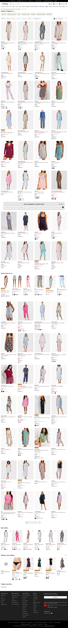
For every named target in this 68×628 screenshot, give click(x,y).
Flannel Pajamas (49, 14)
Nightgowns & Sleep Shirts (11, 14)
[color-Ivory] (1, 48)
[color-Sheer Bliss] (35, 294)
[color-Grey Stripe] (41, 329)
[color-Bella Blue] (61, 294)
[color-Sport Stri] (48, 549)
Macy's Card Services (15, 602)
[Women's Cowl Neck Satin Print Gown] (42, 469)
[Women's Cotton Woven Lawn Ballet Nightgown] (59, 250)
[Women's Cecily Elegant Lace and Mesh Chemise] (42, 150)
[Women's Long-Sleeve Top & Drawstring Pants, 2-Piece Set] (25, 90)
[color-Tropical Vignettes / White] (27, 549)
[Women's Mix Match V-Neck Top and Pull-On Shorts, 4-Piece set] (9, 311)
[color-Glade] (38, 425)
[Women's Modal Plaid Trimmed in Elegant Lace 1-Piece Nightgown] (42, 90)
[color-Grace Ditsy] (20, 362)
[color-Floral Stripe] (23, 330)
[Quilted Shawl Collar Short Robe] (25, 221)
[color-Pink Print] (18, 422)
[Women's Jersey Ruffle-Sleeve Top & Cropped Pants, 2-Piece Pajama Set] (59, 119)
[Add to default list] (21, 276)
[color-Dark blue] (38, 197)
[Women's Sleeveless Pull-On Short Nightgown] (25, 61)
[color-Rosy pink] (52, 238)
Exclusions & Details (50, 607)
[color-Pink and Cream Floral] (18, 49)
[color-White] (3, 78)
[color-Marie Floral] (18, 330)
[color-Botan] (52, 268)
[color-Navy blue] (53, 238)
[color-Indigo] (48, 578)
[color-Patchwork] (49, 549)
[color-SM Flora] (1, 296)
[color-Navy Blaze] (35, 518)
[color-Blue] (3, 267)
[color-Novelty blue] (37, 239)
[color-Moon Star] (13, 294)
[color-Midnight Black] (13, 579)
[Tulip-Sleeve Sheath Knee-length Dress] (51, 564)
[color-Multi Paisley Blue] (35, 49)
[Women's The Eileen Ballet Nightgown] (9, 119)
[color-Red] (3, 108)
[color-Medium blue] (52, 168)
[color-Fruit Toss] (46, 549)
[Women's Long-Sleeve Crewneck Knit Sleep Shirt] (25, 404)
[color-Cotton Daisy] (17, 579)
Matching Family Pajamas (41, 14)
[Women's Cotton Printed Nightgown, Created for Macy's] (40, 536)
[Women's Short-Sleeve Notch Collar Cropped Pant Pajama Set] (25, 150)
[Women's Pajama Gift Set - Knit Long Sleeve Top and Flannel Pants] (59, 342)
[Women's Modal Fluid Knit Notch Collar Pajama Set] (42, 404)
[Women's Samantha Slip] (59, 150)
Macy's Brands (24, 602)
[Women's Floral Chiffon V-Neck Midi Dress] (62, 564)
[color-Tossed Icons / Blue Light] (29, 549)
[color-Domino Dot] (16, 294)
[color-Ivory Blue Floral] (37, 49)
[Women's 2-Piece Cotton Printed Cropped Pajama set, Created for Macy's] (6, 536)
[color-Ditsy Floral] (21, 199)
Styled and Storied (36, 612)
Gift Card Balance (14, 600)
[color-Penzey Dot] (17, 294)
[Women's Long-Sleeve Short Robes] (9, 180)
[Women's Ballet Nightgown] (9, 250)
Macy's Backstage (25, 600)
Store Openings (24, 611)
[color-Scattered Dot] (35, 425)
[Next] (15, 61)
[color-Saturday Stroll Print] (16, 579)
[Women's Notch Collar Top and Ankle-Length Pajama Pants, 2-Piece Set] (42, 30)
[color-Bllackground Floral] (20, 108)
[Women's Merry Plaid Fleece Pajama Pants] (9, 221)
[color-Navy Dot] (40, 329)
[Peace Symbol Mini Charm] (6, 564)
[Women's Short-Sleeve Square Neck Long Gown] (59, 437)
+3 (26, 330)
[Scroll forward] (63, 207)
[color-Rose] (1, 108)
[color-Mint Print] (8, 296)
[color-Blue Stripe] (55, 138)
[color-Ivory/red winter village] (52, 361)
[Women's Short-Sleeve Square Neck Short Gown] (59, 500)
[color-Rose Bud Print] (53, 423)
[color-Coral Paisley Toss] (16, 549)
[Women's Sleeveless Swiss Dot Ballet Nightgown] (25, 469)
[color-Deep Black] (3, 391)
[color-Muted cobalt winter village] (55, 361)
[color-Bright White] (40, 294)
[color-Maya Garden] (55, 198)
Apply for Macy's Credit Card (16, 595)
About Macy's (35, 595)
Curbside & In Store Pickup (26, 595)
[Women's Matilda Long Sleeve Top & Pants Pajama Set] (28, 282)
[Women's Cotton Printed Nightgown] (59, 374)
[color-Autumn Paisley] (20, 330)
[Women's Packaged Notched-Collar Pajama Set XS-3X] (59, 61)
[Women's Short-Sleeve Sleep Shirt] (28, 536)
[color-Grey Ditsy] (3, 296)
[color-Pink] (1, 78)
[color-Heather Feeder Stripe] (23, 199)
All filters (61, 204)
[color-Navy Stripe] (38, 329)
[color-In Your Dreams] (6, 391)
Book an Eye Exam (25, 613)
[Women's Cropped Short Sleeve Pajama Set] (25, 374)
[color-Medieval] (3, 519)
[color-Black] (3, 48)
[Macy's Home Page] (4, 4)
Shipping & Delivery (4, 604)
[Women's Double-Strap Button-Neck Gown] (51, 282)
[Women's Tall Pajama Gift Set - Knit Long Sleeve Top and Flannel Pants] (42, 119)
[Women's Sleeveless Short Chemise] (25, 250)
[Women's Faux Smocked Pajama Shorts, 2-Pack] (17, 282)
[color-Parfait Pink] (41, 518)
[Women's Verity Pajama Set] (9, 437)
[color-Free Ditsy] (37, 458)
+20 (21, 579)
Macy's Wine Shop (25, 604)
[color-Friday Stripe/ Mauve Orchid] (24, 549)
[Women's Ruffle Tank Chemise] (9, 469)
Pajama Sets (4, 14)
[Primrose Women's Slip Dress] (42, 180)
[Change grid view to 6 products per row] (56, 18)
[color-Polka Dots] (20, 199)
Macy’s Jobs (35, 605)
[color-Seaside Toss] (1, 488)
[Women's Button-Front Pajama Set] (25, 119)
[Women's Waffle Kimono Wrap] (42, 500)
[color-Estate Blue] (5, 78)
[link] (9, 45)
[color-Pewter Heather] (37, 425)
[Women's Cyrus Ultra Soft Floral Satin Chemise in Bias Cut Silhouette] (9, 342)
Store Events (24, 609)
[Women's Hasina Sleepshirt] (9, 150)
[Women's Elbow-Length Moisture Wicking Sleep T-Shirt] (6, 282)
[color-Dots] (59, 294)
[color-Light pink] (35, 197)
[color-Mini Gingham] (21, 330)
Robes (19, 14)
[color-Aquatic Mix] (41, 458)
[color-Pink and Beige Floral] (18, 108)
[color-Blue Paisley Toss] (14, 549)
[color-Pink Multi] (20, 422)
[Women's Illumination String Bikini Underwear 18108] (17, 564)
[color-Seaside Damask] (3, 488)
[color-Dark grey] (25, 294)
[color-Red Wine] (1, 391)
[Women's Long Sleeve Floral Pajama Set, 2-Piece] (9, 90)
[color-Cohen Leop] (14, 294)
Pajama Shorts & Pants (25, 14)
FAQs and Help (3, 595)
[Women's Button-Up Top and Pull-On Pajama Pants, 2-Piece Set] (51, 536)
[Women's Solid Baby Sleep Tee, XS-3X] (9, 374)
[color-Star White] (14, 579)
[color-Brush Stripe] (38, 458)
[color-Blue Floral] (53, 138)
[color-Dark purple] (53, 168)
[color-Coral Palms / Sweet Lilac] (30, 549)
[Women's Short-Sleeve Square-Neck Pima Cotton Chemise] (25, 342)
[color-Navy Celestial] (6, 296)
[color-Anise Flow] (37, 518)
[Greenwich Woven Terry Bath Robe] (9, 61)
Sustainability (35, 610)
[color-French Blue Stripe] (35, 329)
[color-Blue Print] (52, 138)
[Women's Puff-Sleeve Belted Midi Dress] (28, 564)
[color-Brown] (20, 455)
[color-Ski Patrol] (53, 198)
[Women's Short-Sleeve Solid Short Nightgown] (25, 500)
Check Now (55, 607)
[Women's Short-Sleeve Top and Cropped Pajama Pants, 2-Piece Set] (42, 250)
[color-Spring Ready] (41, 294)
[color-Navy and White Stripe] (20, 49)
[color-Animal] (57, 294)
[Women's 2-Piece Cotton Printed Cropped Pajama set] (25, 180)
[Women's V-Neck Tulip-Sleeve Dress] (40, 564)
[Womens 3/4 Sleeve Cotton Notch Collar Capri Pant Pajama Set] (42, 311)
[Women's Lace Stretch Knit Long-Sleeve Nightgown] (59, 90)
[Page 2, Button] (41, 522)
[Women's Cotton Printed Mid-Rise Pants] (40, 282)
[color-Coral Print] (5, 296)
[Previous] (2, 61)
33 (39, 522)
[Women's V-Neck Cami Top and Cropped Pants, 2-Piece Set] (59, 311)
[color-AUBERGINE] (24, 578)
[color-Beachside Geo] (19, 549)
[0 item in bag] (66, 4)
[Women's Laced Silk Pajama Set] (59, 221)
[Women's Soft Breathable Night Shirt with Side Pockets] (25, 437)
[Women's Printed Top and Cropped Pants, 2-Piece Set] (9, 404)
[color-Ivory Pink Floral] (21, 108)
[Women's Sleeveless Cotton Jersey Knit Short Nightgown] (59, 404)
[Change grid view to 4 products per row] (54, 18)
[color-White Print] (20, 267)
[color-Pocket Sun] (40, 458)
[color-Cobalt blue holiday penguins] (53, 361)
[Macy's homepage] (1, 9)
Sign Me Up (55, 597)
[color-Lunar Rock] (37, 294)
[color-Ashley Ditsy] (25, 330)
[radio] (2, 48)
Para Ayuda (2, 600)
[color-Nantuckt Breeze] (5, 391)
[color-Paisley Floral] (18, 199)
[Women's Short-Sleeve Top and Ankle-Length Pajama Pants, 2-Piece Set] (25, 30)
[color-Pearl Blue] (38, 518)
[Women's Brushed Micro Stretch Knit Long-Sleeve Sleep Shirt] (59, 30)
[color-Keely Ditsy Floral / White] (25, 549)
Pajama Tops (33, 14)
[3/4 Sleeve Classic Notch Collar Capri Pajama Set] (42, 342)
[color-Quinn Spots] (52, 198)
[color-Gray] (5, 108)
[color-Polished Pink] (19, 579)
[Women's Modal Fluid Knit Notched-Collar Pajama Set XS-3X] (42, 437)
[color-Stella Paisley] (18, 362)
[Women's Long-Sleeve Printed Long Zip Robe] (42, 374)
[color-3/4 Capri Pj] (37, 329)
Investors (34, 600)
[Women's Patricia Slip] (42, 221)
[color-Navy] (6, 108)
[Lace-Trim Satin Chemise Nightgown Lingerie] (42, 61)
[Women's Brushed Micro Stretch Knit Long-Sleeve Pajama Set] (9, 30)
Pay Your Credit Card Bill (15, 604)
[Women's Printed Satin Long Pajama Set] (59, 180)
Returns (2, 602)
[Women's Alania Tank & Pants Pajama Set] (59, 469)
